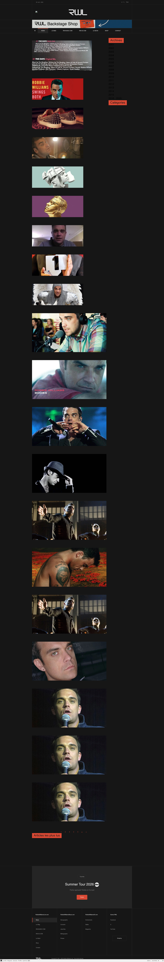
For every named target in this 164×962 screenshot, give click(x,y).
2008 (111, 70)
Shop (106, 30)
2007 (111, 66)
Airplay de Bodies (46, 401)
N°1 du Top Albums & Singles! (54, 219)
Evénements (88, 920)
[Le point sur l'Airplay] (69, 333)
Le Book (95, 30)
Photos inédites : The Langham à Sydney (56, 850)
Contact (118, 30)
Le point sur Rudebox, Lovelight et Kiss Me (63, 682)
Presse (62, 938)
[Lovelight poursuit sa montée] (69, 473)
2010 (111, 77)
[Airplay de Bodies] (69, 380)
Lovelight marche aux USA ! (53, 541)
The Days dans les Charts (51, 72)
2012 (111, 84)
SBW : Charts (43, 101)
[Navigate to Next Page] (82, 832)
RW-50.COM (82, 30)
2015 (111, 95)
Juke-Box (63, 929)
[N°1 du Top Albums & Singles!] (57, 207)
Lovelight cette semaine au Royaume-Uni (62, 635)
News (43, 30)
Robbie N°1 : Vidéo (47, 248)
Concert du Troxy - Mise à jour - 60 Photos (106, 850)
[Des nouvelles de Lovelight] (69, 426)
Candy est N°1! (44, 277)
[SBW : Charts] (57, 89)
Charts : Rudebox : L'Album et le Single (60, 729)
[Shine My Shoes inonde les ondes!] (57, 118)
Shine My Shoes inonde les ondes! (57, 131)
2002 (111, 48)
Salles (87, 924)
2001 (111, 45)
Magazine (88, 929)
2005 (111, 59)
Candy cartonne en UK (49, 307)
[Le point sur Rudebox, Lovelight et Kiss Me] (69, 661)
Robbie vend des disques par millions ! (60, 776)
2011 (111, 80)
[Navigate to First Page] (52, 832)
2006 (111, 62)
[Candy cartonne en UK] (57, 295)
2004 (111, 55)
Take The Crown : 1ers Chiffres (55, 189)
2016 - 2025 (115, 98)
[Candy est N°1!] (57, 265)
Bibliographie (63, 933)
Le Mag (54, 30)
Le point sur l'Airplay (47, 354)
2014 (111, 91)
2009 (111, 73)
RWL (78, 12)
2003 (111, 52)
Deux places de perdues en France (58, 823)
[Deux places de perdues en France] (69, 802)
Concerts (62, 924)
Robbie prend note (46, 588)
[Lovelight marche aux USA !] (69, 520)
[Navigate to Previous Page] (57, 832)
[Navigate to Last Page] (86, 832)
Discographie (64, 920)
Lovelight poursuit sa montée (53, 494)
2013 (111, 88)
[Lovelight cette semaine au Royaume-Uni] (69, 614)
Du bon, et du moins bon (50, 160)
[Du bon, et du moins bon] (57, 148)
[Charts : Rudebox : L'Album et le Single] (69, 708)
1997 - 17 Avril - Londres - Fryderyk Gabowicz (58, 842)
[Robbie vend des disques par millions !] (69, 755)
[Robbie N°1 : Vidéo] (57, 236)
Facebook (113, 920)
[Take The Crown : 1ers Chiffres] (57, 177)
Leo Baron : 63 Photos (46, 857)
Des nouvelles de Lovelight (52, 448)
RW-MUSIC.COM (67, 30)
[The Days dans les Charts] (62, 55)
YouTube (112, 929)
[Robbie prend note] (69, 567)
